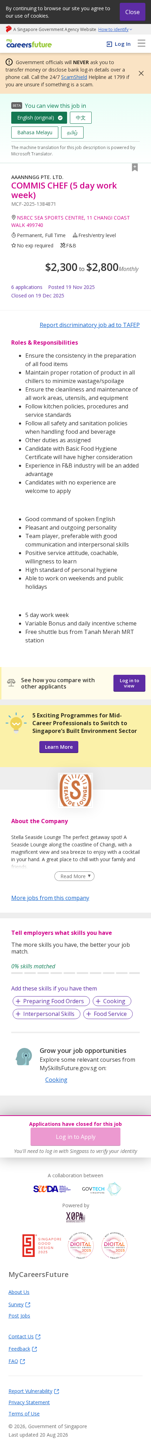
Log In (123, 43)
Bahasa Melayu (34, 132)
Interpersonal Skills (48, 1014)
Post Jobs (19, 1315)
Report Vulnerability (30, 1391)
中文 (81, 117)
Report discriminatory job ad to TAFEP (90, 325)
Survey (16, 1304)
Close (132, 12)
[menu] (141, 44)
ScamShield (74, 77)
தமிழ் (72, 132)
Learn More (59, 747)
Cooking (114, 1001)
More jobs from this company (50, 897)
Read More (73, 876)
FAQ (13, 1361)
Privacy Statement (29, 1402)
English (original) (35, 117)
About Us (18, 1292)
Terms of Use (24, 1413)
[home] (28, 44)
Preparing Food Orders (53, 1001)
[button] (139, 73)
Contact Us (21, 1336)
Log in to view (129, 683)
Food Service (110, 1014)
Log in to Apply (76, 1137)
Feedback (19, 1348)
